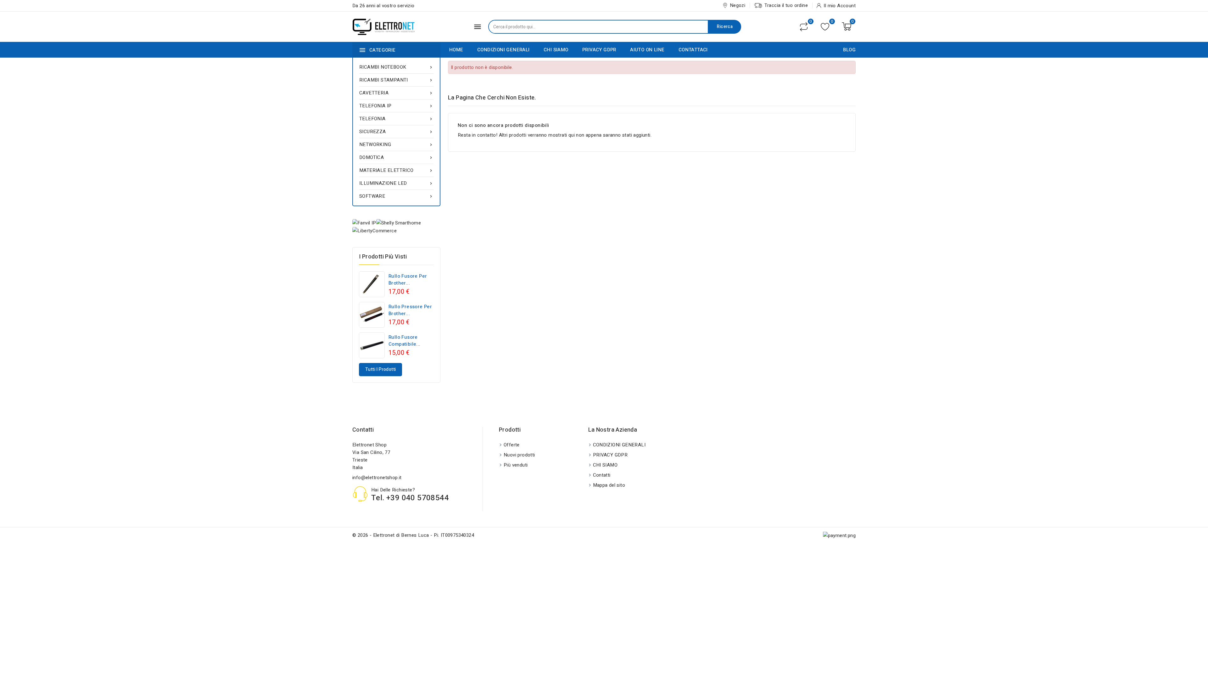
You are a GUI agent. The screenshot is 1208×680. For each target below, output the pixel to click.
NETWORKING (396, 144)
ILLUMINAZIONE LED (396, 183)
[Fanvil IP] (364, 223)
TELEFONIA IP (396, 105)
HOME (456, 49)
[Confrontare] (803, 26)
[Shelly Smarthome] (398, 223)
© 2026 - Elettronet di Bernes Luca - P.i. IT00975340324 (413, 535)
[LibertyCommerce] (374, 231)
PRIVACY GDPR (599, 49)
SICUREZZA (396, 131)
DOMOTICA (396, 157)
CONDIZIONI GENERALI (503, 49)
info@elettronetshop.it (377, 477)
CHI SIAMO (556, 49)
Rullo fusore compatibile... (405, 341)
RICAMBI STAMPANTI (396, 79)
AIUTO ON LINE (647, 49)
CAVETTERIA (396, 92)
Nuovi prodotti (519, 454)
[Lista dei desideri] (825, 26)
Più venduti (516, 465)
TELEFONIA (396, 118)
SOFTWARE (396, 196)
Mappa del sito (609, 485)
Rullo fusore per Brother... (408, 279)
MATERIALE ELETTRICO (396, 170)
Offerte (512, 444)
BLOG (849, 49)
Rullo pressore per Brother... (410, 310)
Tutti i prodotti (380, 369)
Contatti (363, 430)
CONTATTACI (693, 49)
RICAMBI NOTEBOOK (396, 67)
